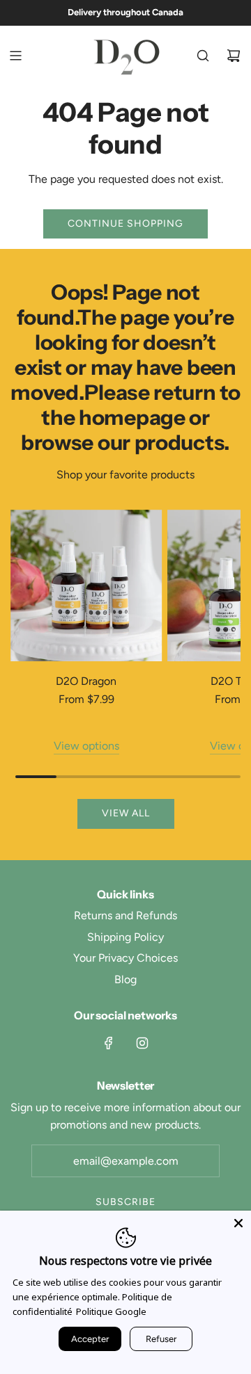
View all (126, 813)
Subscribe (125, 1202)
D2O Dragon (86, 681)
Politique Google (111, 1311)
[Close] (238, 1223)
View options (86, 745)
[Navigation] (15, 55)
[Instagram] (142, 1043)
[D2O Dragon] (86, 585)
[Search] (203, 55)
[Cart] (233, 55)
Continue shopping (125, 223)
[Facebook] (108, 1043)
